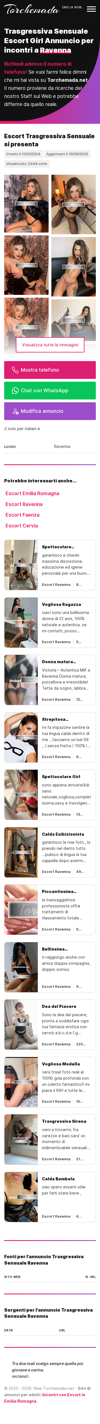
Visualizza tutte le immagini (50, 344)
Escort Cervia (22, 526)
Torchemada (32, 9)
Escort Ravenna (24, 504)
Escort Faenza (22, 515)
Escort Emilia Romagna (32, 493)
